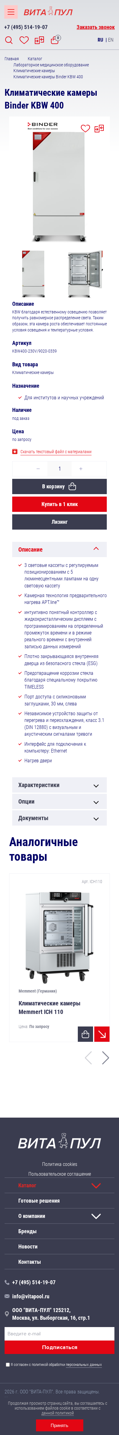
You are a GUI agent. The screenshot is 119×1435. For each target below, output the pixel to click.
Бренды (27, 1231)
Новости (28, 1246)
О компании (31, 1216)
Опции (26, 801)
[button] (106, 1058)
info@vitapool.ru (30, 1296)
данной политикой (57, 1413)
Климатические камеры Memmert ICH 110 (50, 1007)
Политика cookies (59, 1164)
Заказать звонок (96, 27)
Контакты (29, 1261)
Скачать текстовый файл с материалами (56, 451)
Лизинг (60, 522)
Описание (30, 549)
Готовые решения (39, 1201)
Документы (33, 818)
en (111, 40)
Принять (59, 1425)
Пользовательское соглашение (59, 1174)
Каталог (27, 1185)
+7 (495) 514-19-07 (26, 27)
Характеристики (39, 785)
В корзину (53, 486)
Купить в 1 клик (59, 504)
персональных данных (84, 1364)
